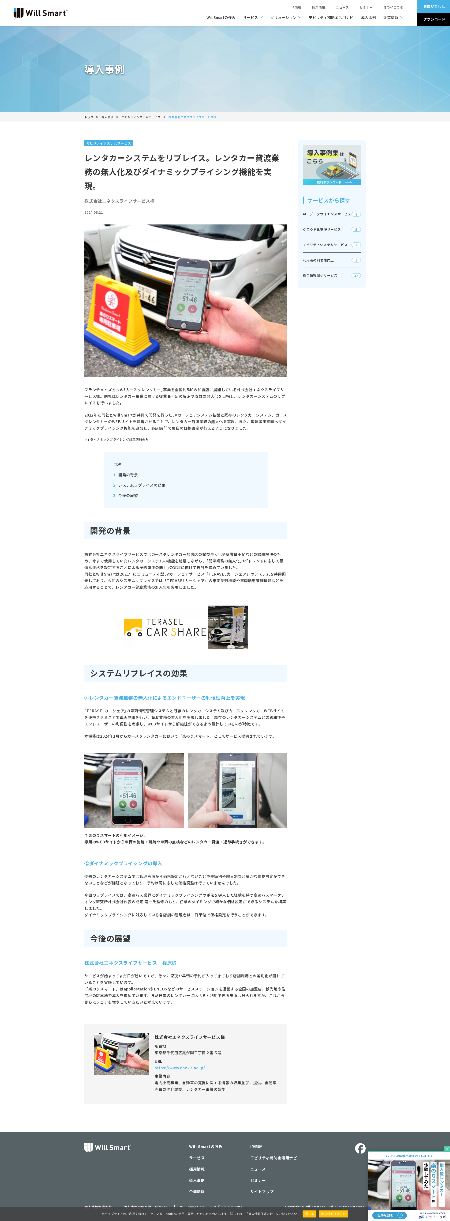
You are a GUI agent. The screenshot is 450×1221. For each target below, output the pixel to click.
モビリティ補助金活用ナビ (331, 17)
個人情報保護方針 (333, 1214)
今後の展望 (125, 495)
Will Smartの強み (221, 17)
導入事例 (368, 17)
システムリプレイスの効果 (139, 485)
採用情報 (318, 7)
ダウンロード (434, 19)
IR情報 (296, 7)
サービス (250, 17)
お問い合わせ (434, 6)
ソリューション (283, 17)
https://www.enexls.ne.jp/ (180, 1067)
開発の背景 (125, 475)
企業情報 (390, 17)
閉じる (309, 1214)
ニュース (344, 7)
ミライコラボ (393, 7)
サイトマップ (262, 1191)
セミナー (368, 7)
